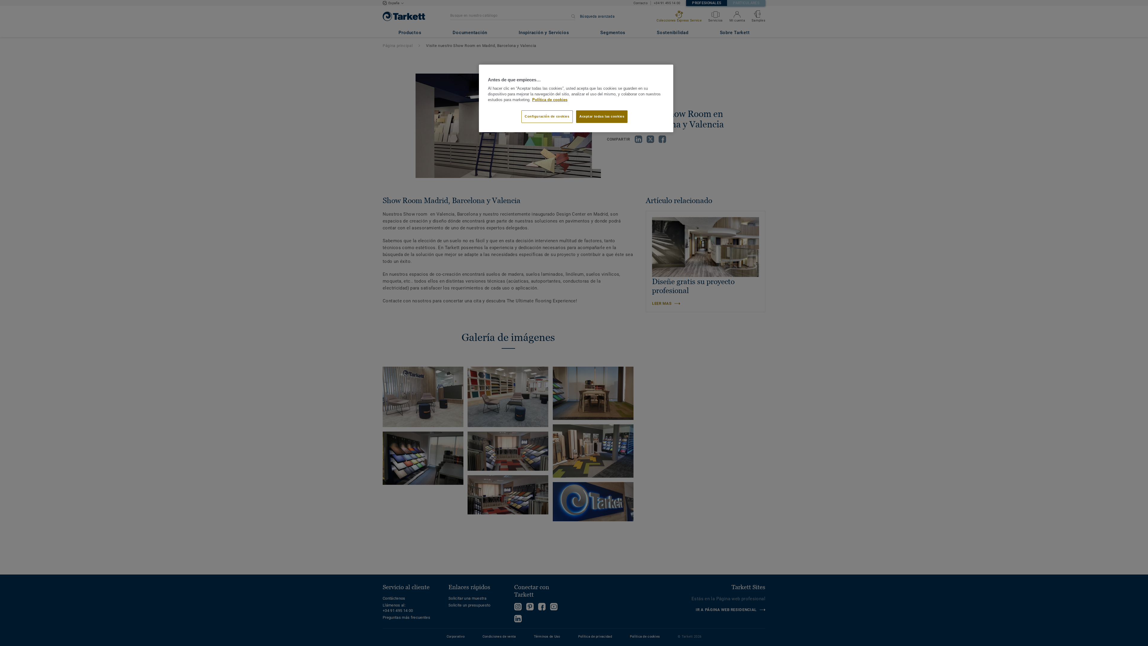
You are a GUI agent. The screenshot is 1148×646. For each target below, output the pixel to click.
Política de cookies (549, 100)
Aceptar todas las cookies (601, 116)
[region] (576, 98)
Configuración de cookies (547, 116)
